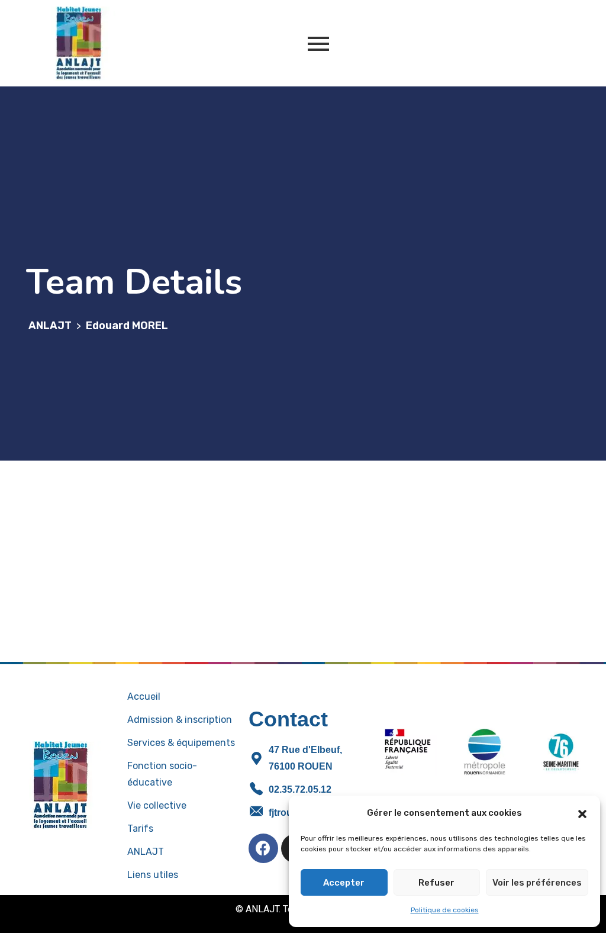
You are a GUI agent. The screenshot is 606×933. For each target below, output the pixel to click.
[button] (582, 813)
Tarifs (140, 828)
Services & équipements (181, 742)
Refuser (436, 882)
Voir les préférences (537, 882)
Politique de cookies (445, 910)
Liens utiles (152, 874)
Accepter (344, 882)
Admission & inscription (179, 719)
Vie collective (156, 805)
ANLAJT (145, 851)
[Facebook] (263, 848)
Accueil (143, 696)
